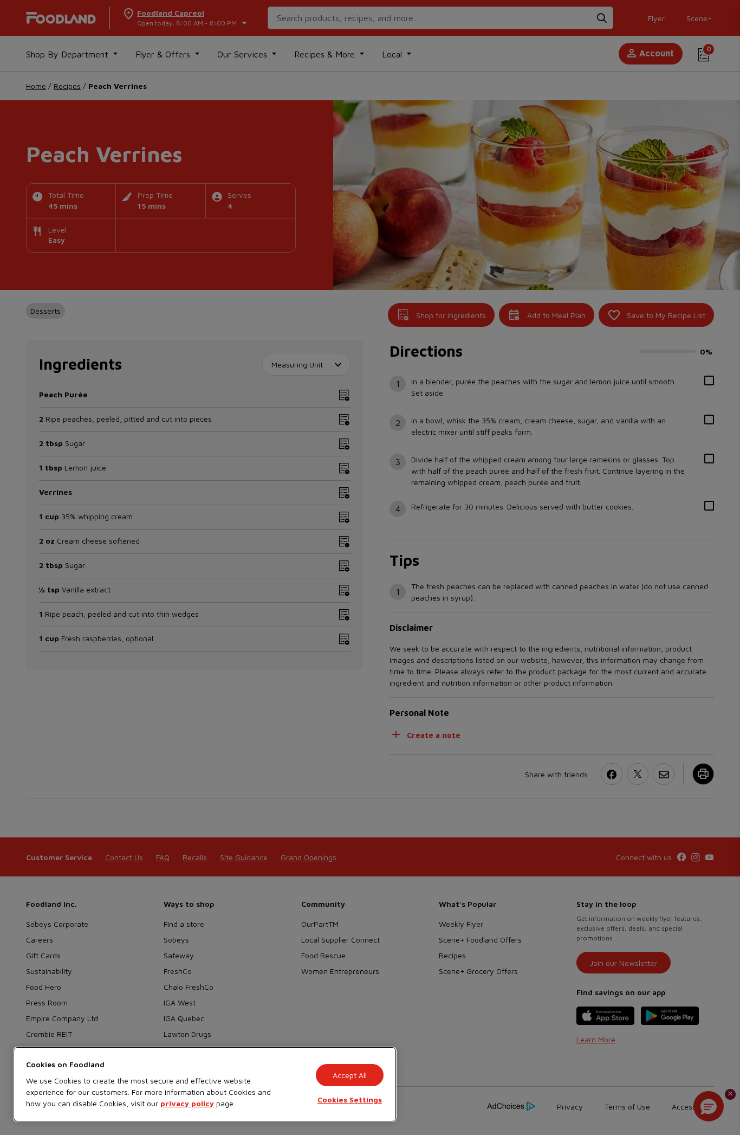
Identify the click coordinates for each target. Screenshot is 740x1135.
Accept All (350, 1075)
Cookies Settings (349, 1099)
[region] (205, 1084)
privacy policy (187, 1103)
